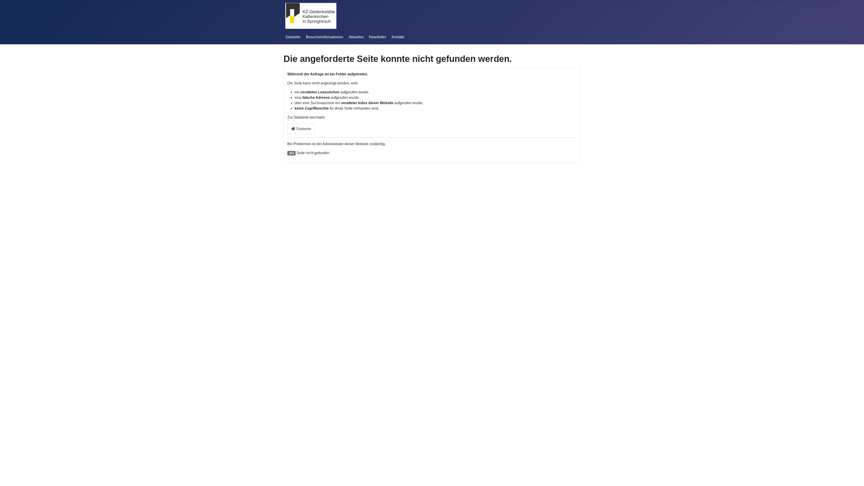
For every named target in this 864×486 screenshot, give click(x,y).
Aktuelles (356, 37)
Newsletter (377, 37)
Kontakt (398, 37)
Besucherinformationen (324, 37)
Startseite (292, 37)
